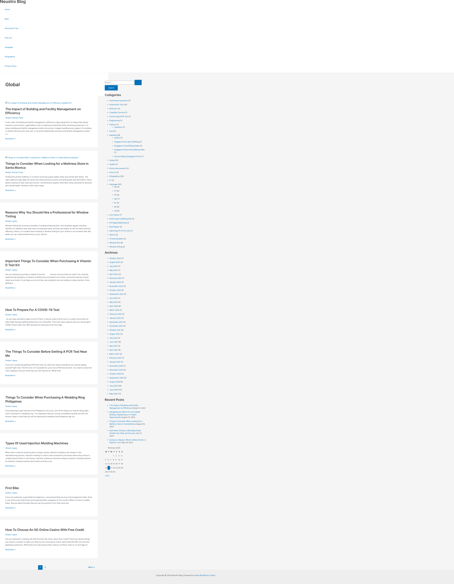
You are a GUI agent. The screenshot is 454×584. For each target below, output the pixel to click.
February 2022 (115, 314)
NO (115, 199)
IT (110, 180)
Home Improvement (117, 168)
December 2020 (116, 366)
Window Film (114, 243)
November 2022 (116, 286)
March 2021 (114, 354)
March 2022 (114, 310)
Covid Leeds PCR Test (118, 116)
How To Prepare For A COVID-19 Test (32, 310)
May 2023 (113, 270)
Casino (117, 138)
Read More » (10, 139)
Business (113, 108)
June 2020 (113, 390)
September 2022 (116, 294)
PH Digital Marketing (118, 223)
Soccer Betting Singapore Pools (127, 156)
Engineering (114, 120)
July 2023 (113, 266)
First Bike (12, 488)
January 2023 (115, 282)
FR (115, 195)
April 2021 (113, 350)
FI (115, 191)
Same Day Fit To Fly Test (119, 231)
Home (7, 9)
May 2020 (113, 394)
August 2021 (114, 334)
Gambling (113, 135)
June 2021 (113, 342)
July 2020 (113, 386)
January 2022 (115, 318)
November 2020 (116, 370)
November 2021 (116, 326)
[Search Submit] (138, 82)
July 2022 (113, 298)
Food (111, 131)
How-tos (8, 38)
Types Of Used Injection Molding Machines (36, 443)
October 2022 (115, 290)
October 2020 (115, 374)
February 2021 (115, 358)
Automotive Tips (11, 28)
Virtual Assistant (116, 239)
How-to (112, 172)
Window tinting (115, 247)
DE (115, 187)
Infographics (10, 56)
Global (8, 118)
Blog (7, 19)
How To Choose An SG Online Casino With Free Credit (44, 530)
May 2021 (113, 346)
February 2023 (115, 278)
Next (91, 567)
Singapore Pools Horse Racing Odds (129, 150)
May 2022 (113, 302)
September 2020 (116, 378)
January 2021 (115, 362)
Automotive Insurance (118, 100)
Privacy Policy (10, 66)
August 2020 (114, 382)
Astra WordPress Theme (205, 575)
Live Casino (114, 215)
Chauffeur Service (117, 112)
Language (9, 47)
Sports (112, 235)
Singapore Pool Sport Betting (126, 142)
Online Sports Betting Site (120, 219)
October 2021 (115, 330)
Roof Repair (114, 227)
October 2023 (115, 258)
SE (115, 207)
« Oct (107, 476)
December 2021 (116, 322)
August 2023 (114, 262)
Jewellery (118, 127)
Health (112, 164)
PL (115, 203)
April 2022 (113, 306)
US (115, 211)
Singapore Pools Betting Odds (126, 146)
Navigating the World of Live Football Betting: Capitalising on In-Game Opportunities (124, 414)
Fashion (112, 124)
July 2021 (113, 338)
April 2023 (113, 274)
